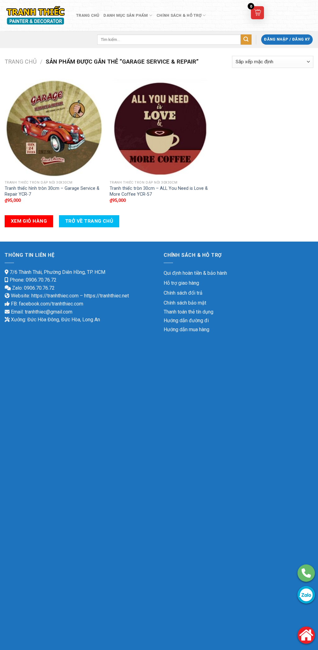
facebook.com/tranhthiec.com (51, 304)
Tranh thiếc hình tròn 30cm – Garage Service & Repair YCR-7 (52, 191)
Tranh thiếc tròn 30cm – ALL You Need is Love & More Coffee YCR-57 (159, 191)
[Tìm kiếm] (246, 39)
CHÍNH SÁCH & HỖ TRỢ (179, 15)
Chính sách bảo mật (185, 303)
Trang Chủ (87, 15)
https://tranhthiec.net (106, 296)
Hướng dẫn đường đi (186, 320)
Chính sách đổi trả (183, 293)
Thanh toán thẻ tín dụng (188, 312)
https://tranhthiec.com (55, 296)
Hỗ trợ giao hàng (181, 283)
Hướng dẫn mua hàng (186, 329)
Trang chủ (21, 61)
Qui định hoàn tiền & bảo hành (195, 273)
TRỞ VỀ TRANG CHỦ (89, 221)
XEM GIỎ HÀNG (29, 221)
